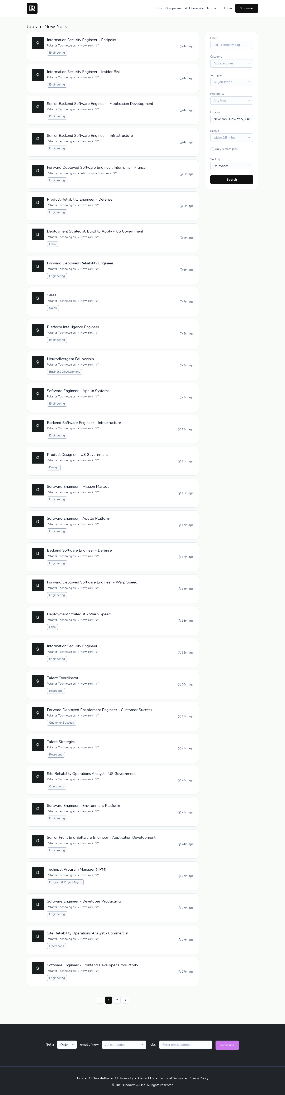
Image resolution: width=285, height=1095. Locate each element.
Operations (56, 786)
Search (232, 179)
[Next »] (125, 1000)
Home (211, 8)
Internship (87, 173)
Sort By (215, 159)
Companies (173, 8)
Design (53, 467)
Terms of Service (171, 1078)
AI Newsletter (98, 1078)
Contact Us (146, 1078)
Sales (53, 308)
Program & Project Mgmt (65, 882)
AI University (194, 8)
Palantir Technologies (61, 46)
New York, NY (90, 46)
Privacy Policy (198, 1078)
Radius (214, 131)
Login (228, 8)
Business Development (64, 372)
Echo (52, 244)
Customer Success (61, 723)
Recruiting (56, 691)
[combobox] (231, 63)
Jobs (158, 8)
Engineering (57, 53)
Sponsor (246, 8)
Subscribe (227, 1045)
